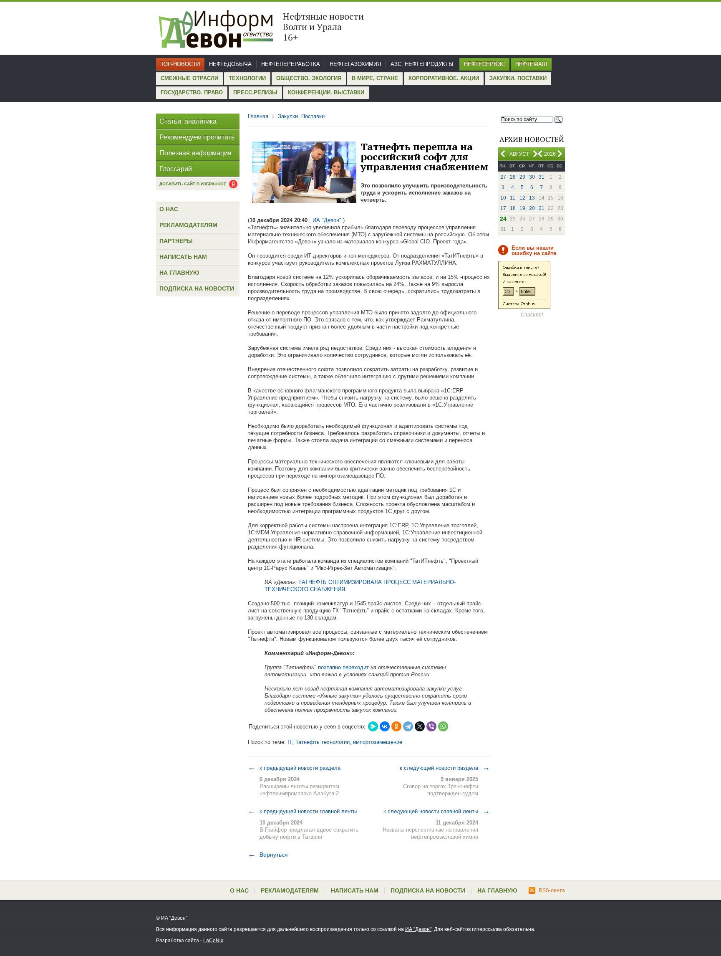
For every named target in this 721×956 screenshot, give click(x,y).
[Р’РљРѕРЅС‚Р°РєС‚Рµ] (385, 726)
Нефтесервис (484, 64)
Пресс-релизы (255, 92)
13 (532, 198)
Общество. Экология (308, 78)
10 (503, 198)
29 (522, 177)
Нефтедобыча (230, 64)
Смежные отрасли (189, 78)
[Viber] (431, 726)
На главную (179, 272)
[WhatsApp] (443, 726)
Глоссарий (175, 168)
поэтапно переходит (343, 667)
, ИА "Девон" (325, 220)
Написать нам (183, 256)
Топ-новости (180, 64)
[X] (420, 726)
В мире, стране (375, 78)
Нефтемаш (531, 64)
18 (513, 208)
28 (513, 177)
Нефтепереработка (290, 64)
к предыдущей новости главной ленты (302, 811)
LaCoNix (213, 940)
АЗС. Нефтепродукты (422, 64)
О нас (168, 209)
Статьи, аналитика (188, 121)
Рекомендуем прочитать (196, 137)
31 (542, 177)
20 (532, 208)
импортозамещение (377, 742)
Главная (258, 116)
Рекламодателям (188, 225)
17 (503, 208)
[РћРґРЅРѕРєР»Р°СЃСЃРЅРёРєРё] (396, 726)
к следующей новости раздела (445, 767)
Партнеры (176, 241)
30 (532, 177)
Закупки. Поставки (518, 78)
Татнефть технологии (322, 742)
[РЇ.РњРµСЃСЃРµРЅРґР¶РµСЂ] (373, 726)
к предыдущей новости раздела (294, 767)
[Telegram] (408, 726)
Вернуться (268, 854)
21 (542, 208)
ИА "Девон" (418, 929)
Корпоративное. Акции (443, 78)
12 (522, 198)
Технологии (247, 78)
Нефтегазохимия (355, 64)
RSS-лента (552, 890)
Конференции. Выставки (326, 92)
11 (512, 198)
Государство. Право (192, 92)
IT (289, 742)
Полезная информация (195, 153)
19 (522, 208)
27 (503, 177)
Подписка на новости (196, 288)
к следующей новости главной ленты (436, 811)
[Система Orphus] (524, 307)
